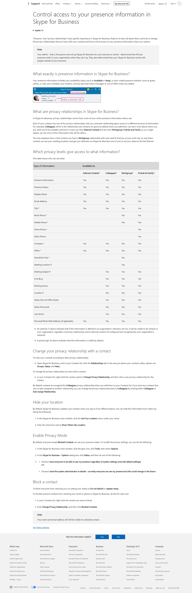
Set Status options (41, 527)
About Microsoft (160, 554)
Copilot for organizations (17, 567)
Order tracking (44, 567)
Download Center (45, 554)
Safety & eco (139, 588)
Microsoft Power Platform (104, 567)
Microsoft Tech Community (134, 567)
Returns (42, 563)
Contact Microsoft (94, 588)
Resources (105, 3)
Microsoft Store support (47, 559)
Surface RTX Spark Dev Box (18, 563)
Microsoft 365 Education (76, 563)
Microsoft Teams (101, 571)
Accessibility (159, 575)
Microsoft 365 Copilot (103, 575)
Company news (160, 559)
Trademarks (127, 588)
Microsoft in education (76, 550)
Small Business (100, 579)
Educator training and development (80, 571)
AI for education (74, 579)
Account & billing (91, 3)
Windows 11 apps (15, 579)
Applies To (39, 30)
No (118, 536)
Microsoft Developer (132, 554)
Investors (158, 567)
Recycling (149, 588)
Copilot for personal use (17, 571)
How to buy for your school (77, 567)
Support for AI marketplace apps (136, 563)
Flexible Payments (45, 579)
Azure (128, 550)
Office (57, 3)
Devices (78, 3)
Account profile (45, 550)
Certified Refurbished (46, 571)
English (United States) (21, 587)
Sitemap (83, 588)
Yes (102, 536)
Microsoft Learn (131, 559)
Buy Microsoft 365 (122, 3)
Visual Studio (130, 579)
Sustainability (159, 579)
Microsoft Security (101, 554)
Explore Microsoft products (18, 575)
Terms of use (116, 588)
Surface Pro (13, 550)
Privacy (106, 588)
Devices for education (76, 554)
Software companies (132, 575)
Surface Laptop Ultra (16, 559)
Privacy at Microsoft (161, 563)
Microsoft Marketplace (133, 571)
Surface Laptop (14, 554)
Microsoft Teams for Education (78, 559)
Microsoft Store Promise (47, 575)
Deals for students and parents (78, 575)
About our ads (160, 588)
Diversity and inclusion (162, 571)
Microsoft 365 (47, 3)
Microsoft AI (100, 550)
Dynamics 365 (100, 559)
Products (66, 3)
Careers (157, 550)
